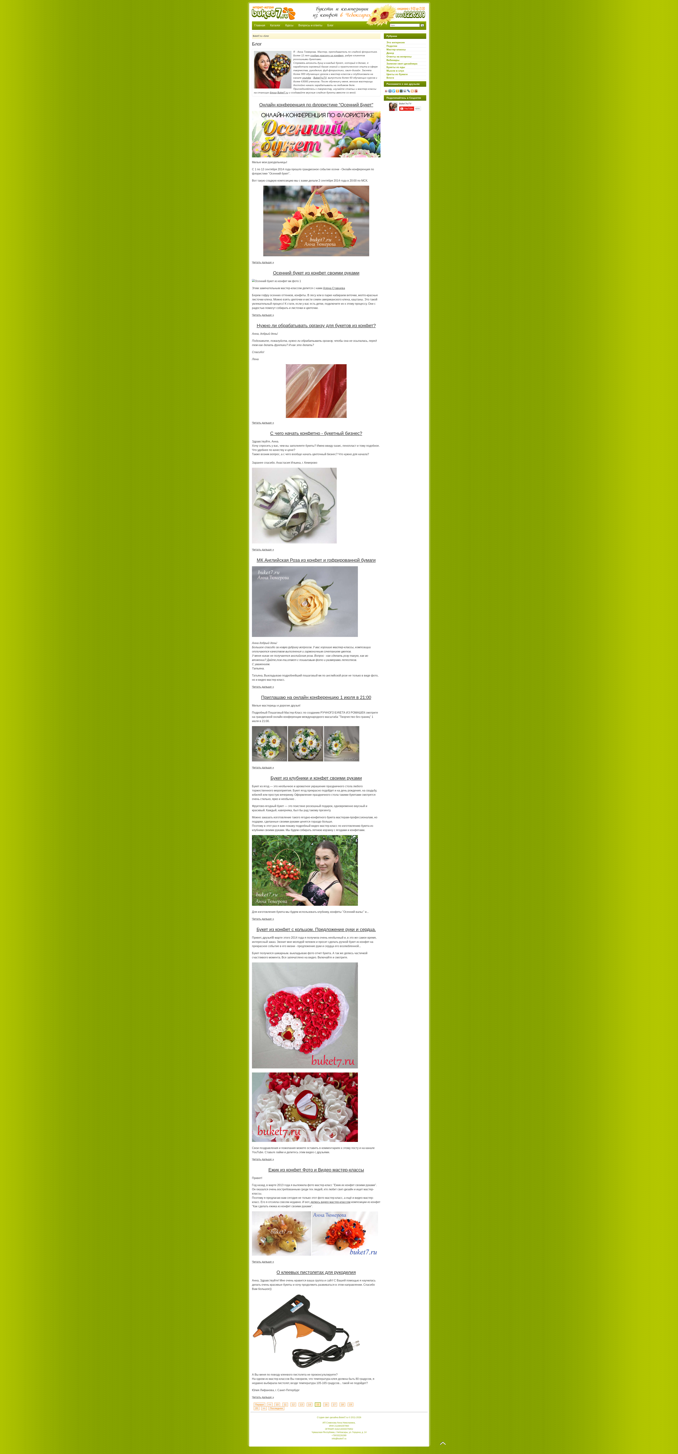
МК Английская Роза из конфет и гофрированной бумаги (316, 560)
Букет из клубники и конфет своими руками (316, 778)
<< (269, 1404)
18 (342, 1404)
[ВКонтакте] (390, 91)
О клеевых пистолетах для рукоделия (316, 1272)
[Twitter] (394, 91)
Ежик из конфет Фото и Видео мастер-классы (316, 1169)
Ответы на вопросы (399, 56)
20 (256, 1408)
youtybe (306, 77)
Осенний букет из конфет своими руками (316, 273)
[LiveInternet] (405, 91)
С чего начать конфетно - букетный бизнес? (316, 433)
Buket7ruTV (319, 77)
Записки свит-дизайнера (401, 63)
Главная (259, 25)
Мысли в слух (395, 71)
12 (293, 1404)
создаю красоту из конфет (327, 55)
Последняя (276, 1408)
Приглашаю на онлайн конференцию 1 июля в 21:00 (316, 697)
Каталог (275, 25)
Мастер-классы (396, 49)
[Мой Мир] (401, 91)
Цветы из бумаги (397, 74)
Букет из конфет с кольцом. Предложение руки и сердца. (316, 929)
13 (301, 1404)
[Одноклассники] (397, 91)
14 (309, 1404)
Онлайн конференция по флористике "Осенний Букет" (316, 104)
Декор (390, 53)
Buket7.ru (282, 92)
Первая (259, 1404)
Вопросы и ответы (310, 25)
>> (264, 1408)
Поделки (391, 46)
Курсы (289, 25)
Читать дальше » (263, 262)
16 (326, 1404)
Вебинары (392, 60)
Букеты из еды (395, 67)
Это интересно (395, 42)
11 (285, 1404)
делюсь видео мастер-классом (330, 1202)
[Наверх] (443, 1443)
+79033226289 (339, 1435)
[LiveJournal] (409, 91)
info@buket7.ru (339, 1438)
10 (277, 1404)
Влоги (390, 78)
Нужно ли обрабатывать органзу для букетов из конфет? (316, 325)
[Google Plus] (416, 91)
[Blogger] (412, 91)
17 (334, 1404)
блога (273, 92)
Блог (330, 25)
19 (350, 1404)
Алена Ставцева (334, 288)
